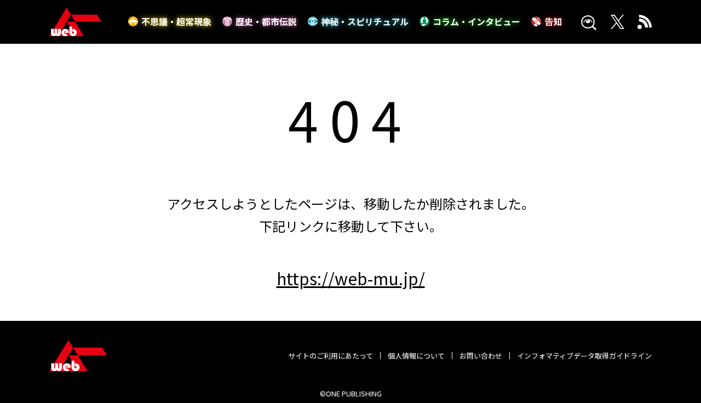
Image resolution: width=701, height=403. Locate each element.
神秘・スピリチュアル (365, 21)
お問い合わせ (480, 355)
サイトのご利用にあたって (330, 355)
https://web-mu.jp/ (351, 278)
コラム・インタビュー (476, 21)
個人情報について (416, 355)
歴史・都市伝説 (266, 21)
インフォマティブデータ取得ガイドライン (584, 355)
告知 (553, 21)
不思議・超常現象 (176, 21)
